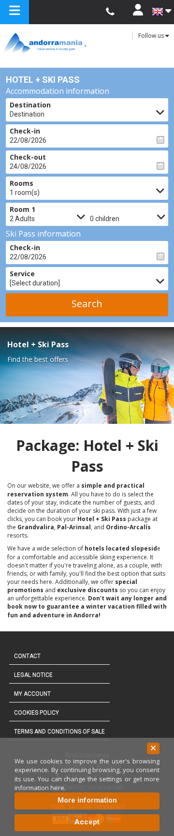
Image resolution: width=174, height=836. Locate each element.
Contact (27, 656)
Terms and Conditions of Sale (59, 731)
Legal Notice (33, 675)
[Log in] (138, 12)
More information (87, 800)
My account (32, 693)
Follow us (151, 35)
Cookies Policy (36, 712)
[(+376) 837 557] (110, 11)
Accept (87, 822)
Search (87, 303)
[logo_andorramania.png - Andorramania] (87, 43)
